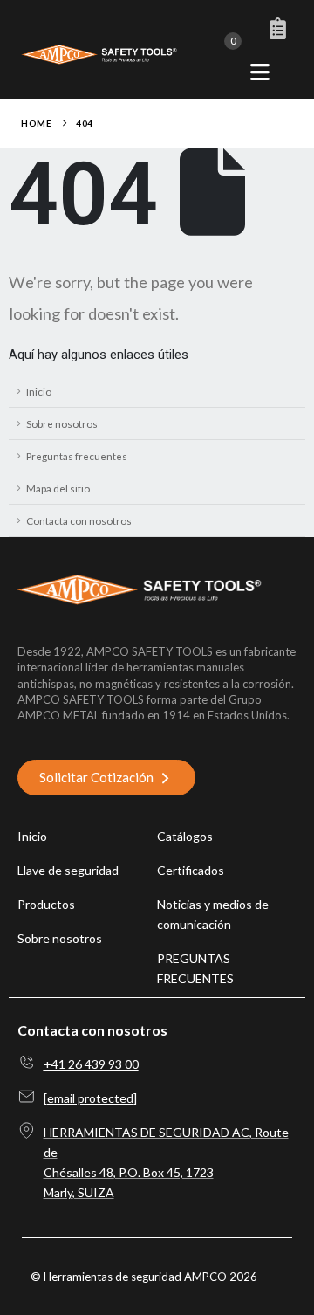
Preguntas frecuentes (76, 456)
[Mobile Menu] (260, 72)
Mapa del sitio (58, 488)
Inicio (38, 391)
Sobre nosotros (62, 423)
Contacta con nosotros (79, 520)
